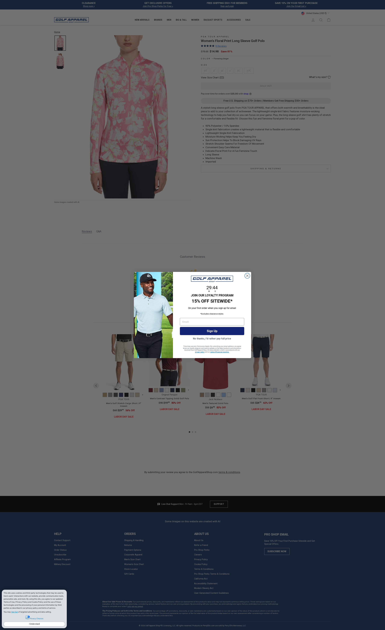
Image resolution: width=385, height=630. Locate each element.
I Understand (34, 624)
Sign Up (212, 331)
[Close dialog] (247, 275)
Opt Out (14, 612)
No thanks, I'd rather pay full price (212, 338)
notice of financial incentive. (219, 352)
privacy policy (199, 352)
